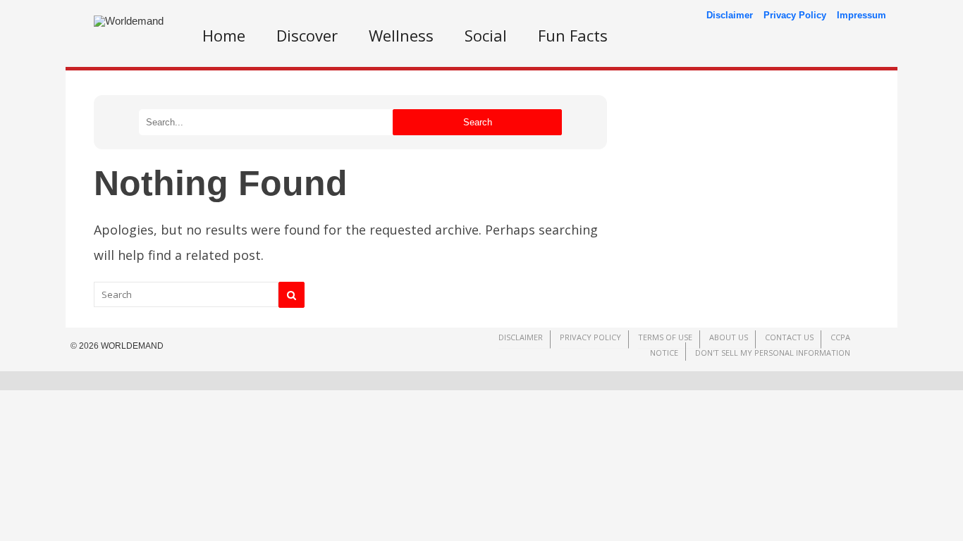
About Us (728, 337)
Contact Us (789, 337)
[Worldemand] (129, 21)
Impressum (861, 15)
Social (486, 35)
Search (477, 122)
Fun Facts (573, 35)
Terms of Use (665, 337)
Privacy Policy (794, 15)
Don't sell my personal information (772, 352)
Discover (307, 35)
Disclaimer (729, 15)
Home (223, 35)
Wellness (401, 35)
